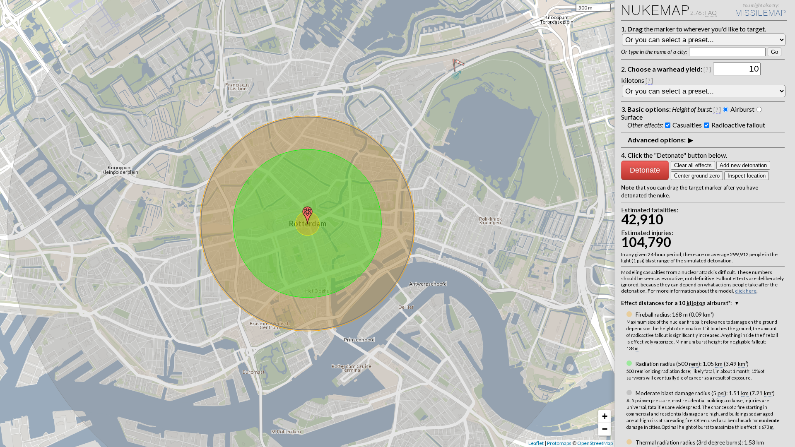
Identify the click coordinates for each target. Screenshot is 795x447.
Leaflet (536, 443)
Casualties (687, 125)
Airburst (742, 109)
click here (745, 291)
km (719, 363)
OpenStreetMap (595, 443)
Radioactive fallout (738, 125)
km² (707, 314)
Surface (632, 117)
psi (721, 393)
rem (694, 363)
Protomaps (559, 443)
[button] (307, 215)
